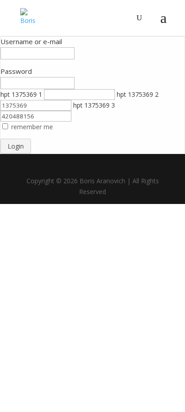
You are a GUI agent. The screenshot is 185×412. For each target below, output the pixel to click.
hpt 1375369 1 (21, 94)
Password (16, 71)
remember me (32, 126)
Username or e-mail (31, 41)
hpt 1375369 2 (138, 94)
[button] (32, 126)
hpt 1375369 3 (94, 105)
